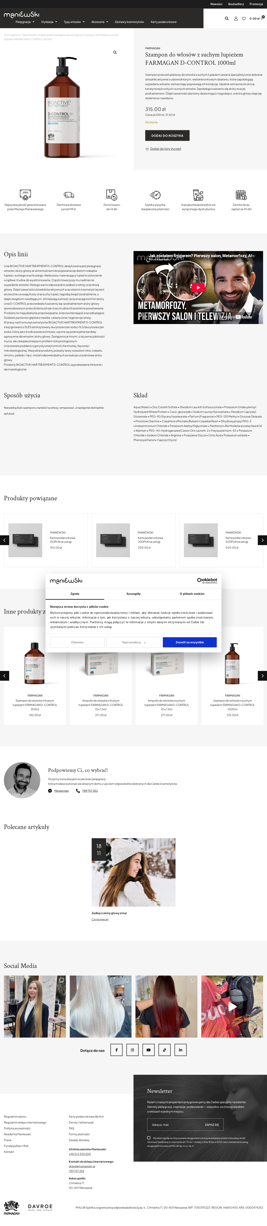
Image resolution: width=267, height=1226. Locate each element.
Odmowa (77, 642)
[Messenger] (50, 791)
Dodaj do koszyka (167, 135)
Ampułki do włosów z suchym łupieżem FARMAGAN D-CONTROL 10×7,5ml (101, 705)
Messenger (61, 790)
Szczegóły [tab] (133, 594)
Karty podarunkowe (164, 21)
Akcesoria (97, 21)
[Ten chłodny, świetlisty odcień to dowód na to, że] (101, 1007)
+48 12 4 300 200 (80, 1154)
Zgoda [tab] (75, 594)
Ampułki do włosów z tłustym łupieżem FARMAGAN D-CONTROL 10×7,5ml (35, 705)
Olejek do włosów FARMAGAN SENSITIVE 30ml (240, 539)
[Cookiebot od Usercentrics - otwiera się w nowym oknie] (200, 581)
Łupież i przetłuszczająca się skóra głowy (61, 34)
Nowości (216, 4)
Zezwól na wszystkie (190, 642)
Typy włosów (72, 21)
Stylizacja (47, 21)
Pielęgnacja (23, 21)
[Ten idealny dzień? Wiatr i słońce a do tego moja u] (232, 1007)
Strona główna (12, 34)
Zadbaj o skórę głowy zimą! (109, 913)
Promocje (256, 4)
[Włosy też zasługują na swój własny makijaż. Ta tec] (166, 1007)
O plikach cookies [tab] (192, 594)
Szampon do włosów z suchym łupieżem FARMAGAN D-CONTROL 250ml (232, 705)
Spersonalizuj (131, 642)
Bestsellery (236, 4)
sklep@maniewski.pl (82, 1166)
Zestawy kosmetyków (129, 21)
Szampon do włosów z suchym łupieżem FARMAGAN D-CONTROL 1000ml (166, 705)
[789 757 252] (78, 791)
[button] (227, 18)
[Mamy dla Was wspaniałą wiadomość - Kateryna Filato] (35, 1007)
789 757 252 (90, 790)
